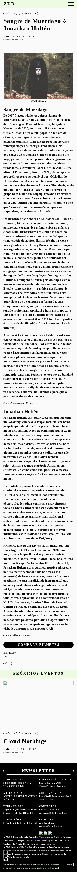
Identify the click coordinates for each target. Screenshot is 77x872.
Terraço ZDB (13, 779)
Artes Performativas (20, 796)
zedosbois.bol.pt (47, 823)
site (7, 403)
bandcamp (27, 635)
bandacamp (19, 403)
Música (9, 799)
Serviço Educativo (18, 783)
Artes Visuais (14, 793)
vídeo (31, 403)
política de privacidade (48, 868)
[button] (69, 76)
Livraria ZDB (13, 786)
